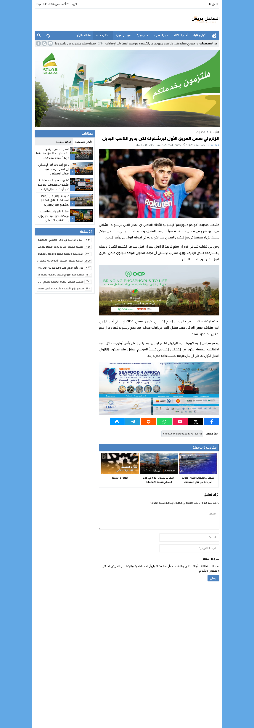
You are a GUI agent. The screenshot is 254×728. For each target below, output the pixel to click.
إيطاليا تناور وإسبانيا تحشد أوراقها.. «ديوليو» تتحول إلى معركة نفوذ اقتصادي (53, 216)
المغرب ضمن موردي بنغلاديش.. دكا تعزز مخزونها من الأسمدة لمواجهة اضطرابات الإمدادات (182, 43)
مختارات (104, 35)
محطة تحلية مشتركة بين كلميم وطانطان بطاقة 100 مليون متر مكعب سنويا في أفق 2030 (68, 43)
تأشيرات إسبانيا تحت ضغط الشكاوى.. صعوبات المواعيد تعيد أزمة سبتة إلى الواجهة (53, 185)
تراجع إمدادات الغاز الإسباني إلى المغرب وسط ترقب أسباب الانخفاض (53, 169)
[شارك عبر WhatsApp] (164, 421)
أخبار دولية (143, 35)
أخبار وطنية (199, 35)
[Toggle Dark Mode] (49, 35)
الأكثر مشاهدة (83, 141)
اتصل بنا (213, 4)
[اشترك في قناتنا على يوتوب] (50, 43)
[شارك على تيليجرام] (132, 421)
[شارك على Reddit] (148, 421)
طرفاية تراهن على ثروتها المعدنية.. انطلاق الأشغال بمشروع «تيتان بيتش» (54, 200)
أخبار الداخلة (181, 35)
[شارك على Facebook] (211, 421)
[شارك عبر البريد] (180, 421)
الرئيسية (214, 35)
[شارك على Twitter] (195, 421)
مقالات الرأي (83, 35)
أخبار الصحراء (161, 35)
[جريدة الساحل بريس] (194, 19)
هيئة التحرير (213, 144)
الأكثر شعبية (63, 141)
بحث (39, 35)
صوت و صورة (123, 35)
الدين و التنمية (120, 477)
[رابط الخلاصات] (44, 43)
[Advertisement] (102, 19)
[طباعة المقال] (117, 421)
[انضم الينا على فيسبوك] (38, 43)
